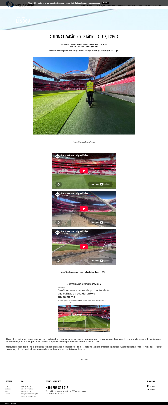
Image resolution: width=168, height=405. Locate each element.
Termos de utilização (25, 386)
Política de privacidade (26, 389)
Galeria (6, 391)
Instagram (152, 389)
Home (18, 17)
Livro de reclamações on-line (28, 396)
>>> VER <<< (103, 272)
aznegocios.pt (15, 403)
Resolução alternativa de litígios (29, 393)
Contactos (7, 393)
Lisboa (24, 17)
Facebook (152, 386)
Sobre (6, 386)
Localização (8, 389)
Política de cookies (25, 391)
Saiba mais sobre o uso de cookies (87, 3)
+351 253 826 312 (57, 387)
